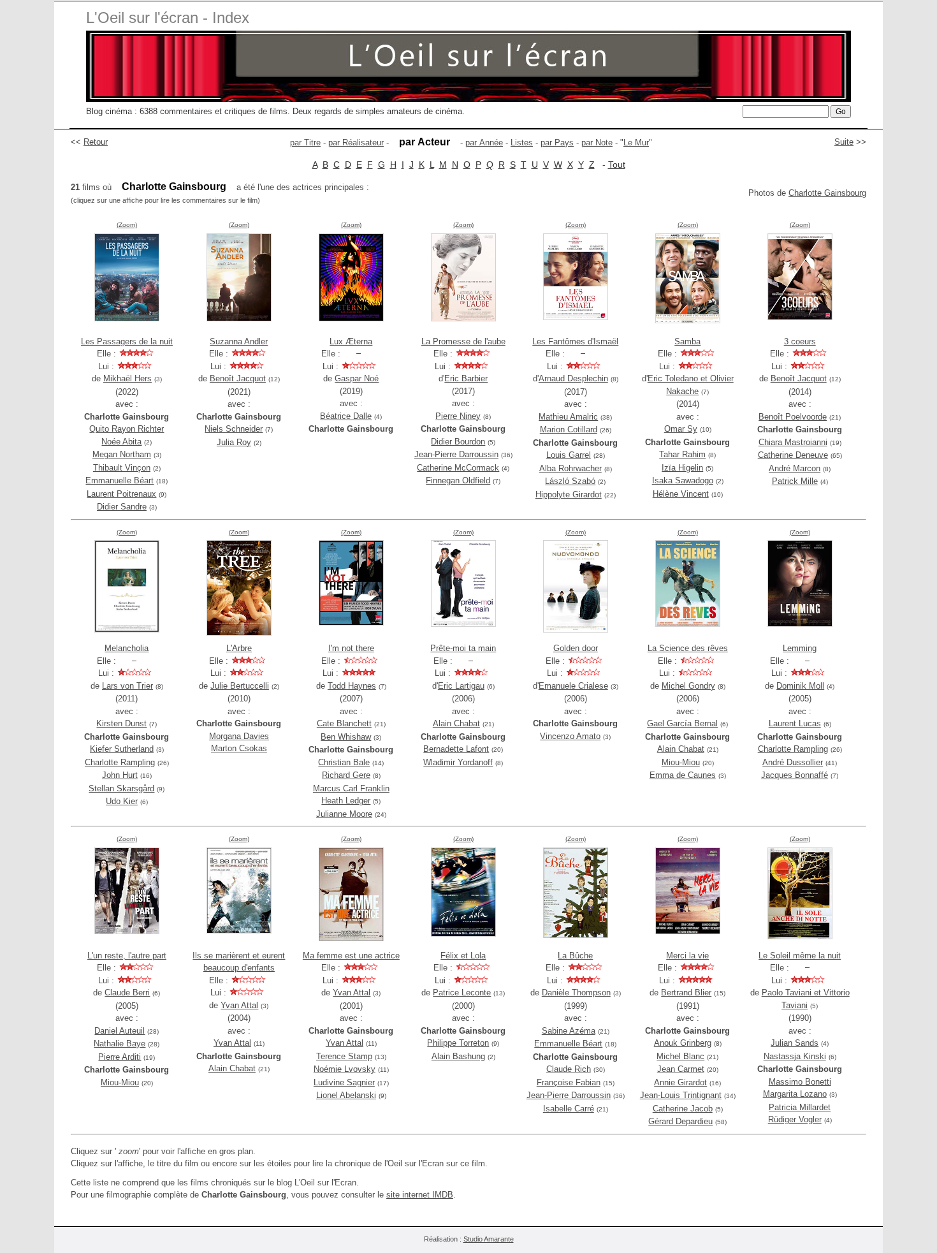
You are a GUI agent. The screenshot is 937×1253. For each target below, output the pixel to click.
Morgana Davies (239, 736)
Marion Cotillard (568, 429)
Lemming (800, 648)
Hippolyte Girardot (568, 494)
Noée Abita (121, 441)
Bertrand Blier (686, 992)
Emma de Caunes (683, 775)
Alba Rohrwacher (570, 468)
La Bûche (575, 955)
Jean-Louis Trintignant (681, 1095)
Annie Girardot (680, 1082)
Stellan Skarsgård (121, 788)
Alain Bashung (458, 1056)
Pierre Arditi (119, 1057)
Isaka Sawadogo (682, 480)
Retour (96, 142)
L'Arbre (239, 648)
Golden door (575, 648)
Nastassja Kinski (795, 1056)
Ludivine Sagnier (344, 1082)
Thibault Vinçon (121, 468)
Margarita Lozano (795, 1094)
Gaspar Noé (357, 378)
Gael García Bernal (682, 723)
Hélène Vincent (681, 494)
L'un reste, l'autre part (126, 955)
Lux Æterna (351, 341)
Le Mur (636, 142)
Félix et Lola (463, 955)
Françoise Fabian (568, 1082)
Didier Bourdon (458, 441)
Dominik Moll (800, 686)
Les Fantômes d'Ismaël (575, 341)
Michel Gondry (688, 686)
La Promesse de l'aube (463, 341)
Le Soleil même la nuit (800, 955)
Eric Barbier (466, 378)
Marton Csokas (239, 748)
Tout (616, 164)
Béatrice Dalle (346, 416)
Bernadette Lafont (456, 749)
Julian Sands (794, 1043)
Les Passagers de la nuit (127, 341)
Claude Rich (568, 1069)
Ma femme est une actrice (351, 955)
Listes (522, 142)
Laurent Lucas (795, 723)
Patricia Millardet (800, 1107)
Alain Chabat (456, 723)
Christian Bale (344, 762)
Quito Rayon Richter (126, 429)
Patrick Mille (795, 481)
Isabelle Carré (568, 1108)
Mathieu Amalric (568, 416)
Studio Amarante (488, 1239)
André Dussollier (792, 762)
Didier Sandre (122, 506)
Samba (687, 341)
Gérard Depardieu (680, 1121)
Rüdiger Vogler (795, 1119)
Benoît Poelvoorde (793, 416)
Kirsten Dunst (121, 723)
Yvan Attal (239, 1005)
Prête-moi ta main (463, 648)
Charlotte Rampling (120, 762)
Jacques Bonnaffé (794, 775)
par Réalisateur (356, 142)
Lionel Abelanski (346, 1095)
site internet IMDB (419, 1194)
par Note (597, 142)
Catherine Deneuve (793, 455)
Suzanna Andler (239, 341)
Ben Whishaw (346, 737)
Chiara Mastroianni (793, 442)
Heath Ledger (345, 800)
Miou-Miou (681, 762)
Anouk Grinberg (682, 1043)
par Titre (305, 142)
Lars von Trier (127, 686)
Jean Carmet (680, 1069)
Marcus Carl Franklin (351, 788)
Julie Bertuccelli (239, 686)
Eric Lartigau (461, 686)
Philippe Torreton (458, 1043)
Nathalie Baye (119, 1043)
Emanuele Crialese (573, 686)
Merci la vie (687, 955)
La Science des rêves (688, 648)
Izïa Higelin (682, 468)
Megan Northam (121, 454)
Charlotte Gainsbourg (827, 193)
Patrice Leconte (462, 992)
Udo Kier (122, 801)
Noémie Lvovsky (344, 1069)
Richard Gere (346, 775)
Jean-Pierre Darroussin (456, 454)
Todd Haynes (352, 686)
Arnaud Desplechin (573, 378)
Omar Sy (680, 429)
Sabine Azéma (568, 1031)
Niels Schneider (234, 429)
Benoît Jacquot (238, 378)
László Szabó (570, 481)
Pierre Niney (458, 416)
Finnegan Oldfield (458, 480)
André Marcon (794, 468)
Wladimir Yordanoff (458, 762)
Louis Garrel (568, 455)
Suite (843, 142)
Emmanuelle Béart (119, 480)
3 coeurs (800, 341)
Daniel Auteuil (119, 1031)
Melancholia (127, 648)
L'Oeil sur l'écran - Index (167, 17)
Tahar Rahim (682, 454)
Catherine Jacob (683, 1108)
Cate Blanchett (344, 723)
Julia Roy (234, 442)
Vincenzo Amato (570, 736)
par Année (484, 142)
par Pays (557, 142)
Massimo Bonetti (800, 1082)
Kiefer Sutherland (122, 749)
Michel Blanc (680, 1056)
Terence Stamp (344, 1056)
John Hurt (120, 775)
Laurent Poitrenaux (121, 494)
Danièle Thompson (576, 992)
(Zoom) (127, 224)
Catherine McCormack (458, 468)
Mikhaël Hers (127, 378)
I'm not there (351, 648)
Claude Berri (127, 992)
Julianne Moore (344, 814)
